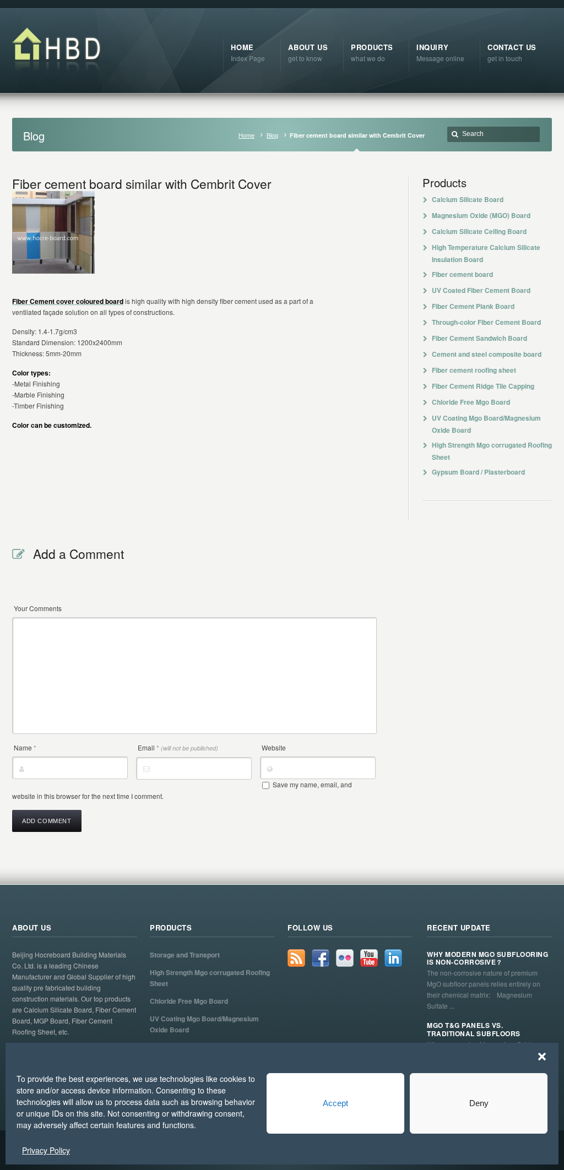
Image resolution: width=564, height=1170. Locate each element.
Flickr (345, 958)
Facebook (320, 958)
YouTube (369, 958)
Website (274, 747)
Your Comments (38, 608)
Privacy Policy (46, 1150)
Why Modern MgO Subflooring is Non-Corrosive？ (487, 958)
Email (178, 747)
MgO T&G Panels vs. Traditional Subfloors (473, 1029)
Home (246, 135)
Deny (479, 1103)
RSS (296, 958)
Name (25, 747)
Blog (272, 135)
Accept (335, 1103)
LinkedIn (393, 958)
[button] (541, 1056)
